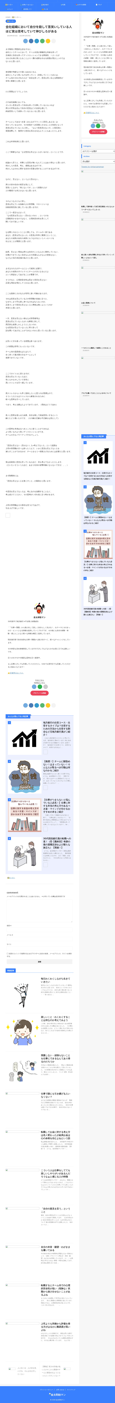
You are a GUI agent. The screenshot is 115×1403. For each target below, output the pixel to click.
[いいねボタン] (8, 515)
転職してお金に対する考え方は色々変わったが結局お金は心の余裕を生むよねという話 (55, 1135)
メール (10, 935)
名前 (9, 925)
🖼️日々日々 (9, 5)
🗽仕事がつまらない (27, 5)
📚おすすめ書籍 (81, 5)
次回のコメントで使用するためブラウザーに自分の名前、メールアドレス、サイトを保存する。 (39, 955)
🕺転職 (63, 5)
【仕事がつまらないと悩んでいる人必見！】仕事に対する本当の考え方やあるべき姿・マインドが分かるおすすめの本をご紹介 (56, 805)
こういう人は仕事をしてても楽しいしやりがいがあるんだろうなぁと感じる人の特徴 (55, 1173)
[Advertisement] (24, 540)
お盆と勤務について (88, 303)
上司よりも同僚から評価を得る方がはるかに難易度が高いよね (55, 1326)
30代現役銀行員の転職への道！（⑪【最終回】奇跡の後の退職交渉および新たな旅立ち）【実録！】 (98, 612)
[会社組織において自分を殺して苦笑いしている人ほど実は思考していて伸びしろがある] (36, 41)
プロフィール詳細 (39, 693)
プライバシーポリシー (46, 1390)
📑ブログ (99, 5)
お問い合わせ (60, 1390)
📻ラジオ (45, 9)
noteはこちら (39, 682)
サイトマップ (71, 1390)
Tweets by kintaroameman (92, 167)
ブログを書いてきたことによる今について (96, 393)
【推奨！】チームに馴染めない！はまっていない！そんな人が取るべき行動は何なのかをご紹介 (98, 520)
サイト (9, 944)
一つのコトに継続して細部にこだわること (96, 348)
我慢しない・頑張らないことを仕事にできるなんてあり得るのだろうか (55, 1058)
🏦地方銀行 (45, 5)
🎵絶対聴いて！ (27, 9)
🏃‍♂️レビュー (9, 9)
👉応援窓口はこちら (15, 673)
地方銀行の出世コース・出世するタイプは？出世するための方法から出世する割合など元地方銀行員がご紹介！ (56, 728)
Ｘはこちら (39, 680)
